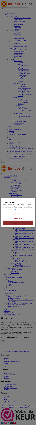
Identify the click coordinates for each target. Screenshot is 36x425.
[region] (18, 212)
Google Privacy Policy (21, 209)
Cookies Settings (18, 213)
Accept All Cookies (18, 223)
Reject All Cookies (18, 218)
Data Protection (11, 209)
